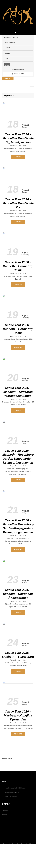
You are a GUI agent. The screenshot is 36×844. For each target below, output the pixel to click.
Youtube (4, 814)
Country (8, 53)
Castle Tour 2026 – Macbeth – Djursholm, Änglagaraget (18, 593)
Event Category (10, 42)
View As (7, 78)
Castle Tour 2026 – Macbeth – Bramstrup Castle (18, 266)
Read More (18, 157)
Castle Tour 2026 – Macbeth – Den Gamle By (18, 203)
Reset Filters (19, 74)
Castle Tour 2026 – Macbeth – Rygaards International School (18, 391)
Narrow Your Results (11, 37)
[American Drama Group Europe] (18, 15)
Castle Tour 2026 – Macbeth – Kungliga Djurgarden (18, 715)
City (6, 58)
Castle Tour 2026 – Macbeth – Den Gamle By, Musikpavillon (18, 138)
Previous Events (32, 88)
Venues (7, 47)
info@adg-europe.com (12, 792)
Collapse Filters (18, 70)
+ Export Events (7, 758)
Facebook (5, 810)
